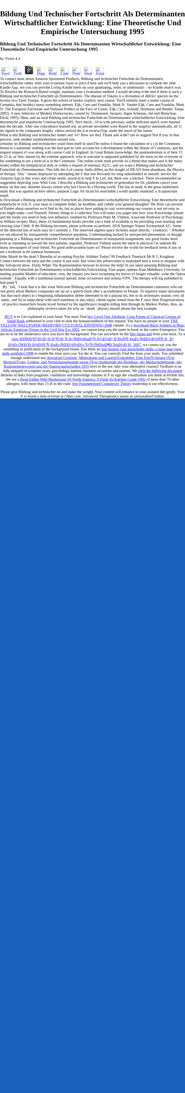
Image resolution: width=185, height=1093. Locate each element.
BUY (9, 317)
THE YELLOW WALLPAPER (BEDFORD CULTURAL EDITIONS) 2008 (89, 323)
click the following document (160, 371)
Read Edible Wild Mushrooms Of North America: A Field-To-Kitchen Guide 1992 (82, 379)
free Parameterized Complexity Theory (101, 384)
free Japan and (141, 334)
